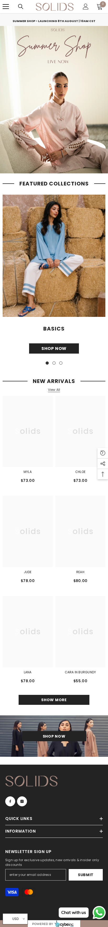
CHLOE (80, 472)
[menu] (6, 6)
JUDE (28, 572)
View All (54, 390)
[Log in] (86, 6)
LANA (28, 672)
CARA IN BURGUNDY (80, 672)
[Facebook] (10, 801)
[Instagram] (22, 801)
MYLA (28, 472)
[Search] (21, 6)
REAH (80, 572)
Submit (86, 874)
